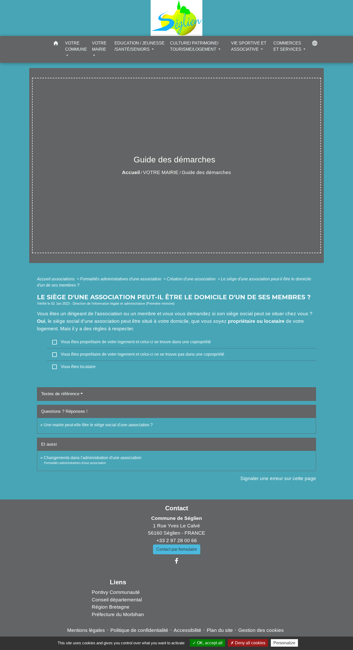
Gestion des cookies (261, 630)
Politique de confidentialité (139, 630)
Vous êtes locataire (73, 367)
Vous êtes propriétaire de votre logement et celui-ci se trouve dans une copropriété (131, 342)
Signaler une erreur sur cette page (278, 478)
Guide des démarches (206, 172)
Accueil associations (56, 279)
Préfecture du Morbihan (118, 614)
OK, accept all (209, 643)
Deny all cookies (249, 643)
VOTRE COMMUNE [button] (76, 46)
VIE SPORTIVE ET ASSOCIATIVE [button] (248, 46)
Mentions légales (86, 630)
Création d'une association (192, 279)
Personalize (284, 643)
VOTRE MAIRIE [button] (99, 46)
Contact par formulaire (176, 549)
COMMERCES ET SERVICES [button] (287, 46)
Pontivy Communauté (116, 592)
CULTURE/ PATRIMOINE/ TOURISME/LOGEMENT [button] (194, 46)
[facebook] (176, 561)
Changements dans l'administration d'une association (92, 457)
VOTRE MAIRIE (161, 172)
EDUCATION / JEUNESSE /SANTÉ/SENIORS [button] (139, 46)
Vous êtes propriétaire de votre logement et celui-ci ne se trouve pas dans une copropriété (137, 355)
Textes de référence (60, 393)
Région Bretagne (110, 607)
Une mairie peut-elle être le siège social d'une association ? (98, 425)
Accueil (131, 172)
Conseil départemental (117, 599)
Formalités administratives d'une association (121, 279)
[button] (56, 44)
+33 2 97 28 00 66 (176, 540)
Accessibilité (187, 630)
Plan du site (220, 630)
